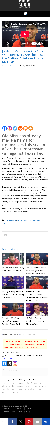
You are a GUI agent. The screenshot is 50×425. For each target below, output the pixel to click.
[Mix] (25, 127)
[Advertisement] (25, 95)
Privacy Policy (7, 358)
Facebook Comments (27, 335)
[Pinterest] (29, 421)
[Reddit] (20, 127)
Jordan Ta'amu (11, 220)
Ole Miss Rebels (35, 220)
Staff (29, 409)
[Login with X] (9, 363)
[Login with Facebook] (4, 363)
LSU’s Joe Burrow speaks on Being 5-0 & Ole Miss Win (36, 321)
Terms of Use (9, 411)
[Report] (5, 235)
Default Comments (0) (10, 335)
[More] (30, 127)
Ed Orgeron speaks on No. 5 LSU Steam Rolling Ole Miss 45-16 (13, 294)
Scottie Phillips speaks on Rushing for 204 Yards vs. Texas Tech (36, 270)
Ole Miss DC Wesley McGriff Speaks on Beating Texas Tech (11, 321)
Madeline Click (8, 66)
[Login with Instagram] (15, 363)
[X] (21, 421)
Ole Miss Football (23, 220)
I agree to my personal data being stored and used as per (23, 356)
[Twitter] (15, 127)
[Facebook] (4, 127)
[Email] (37, 421)
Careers (19, 409)
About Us (7, 409)
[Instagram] (9, 127)
